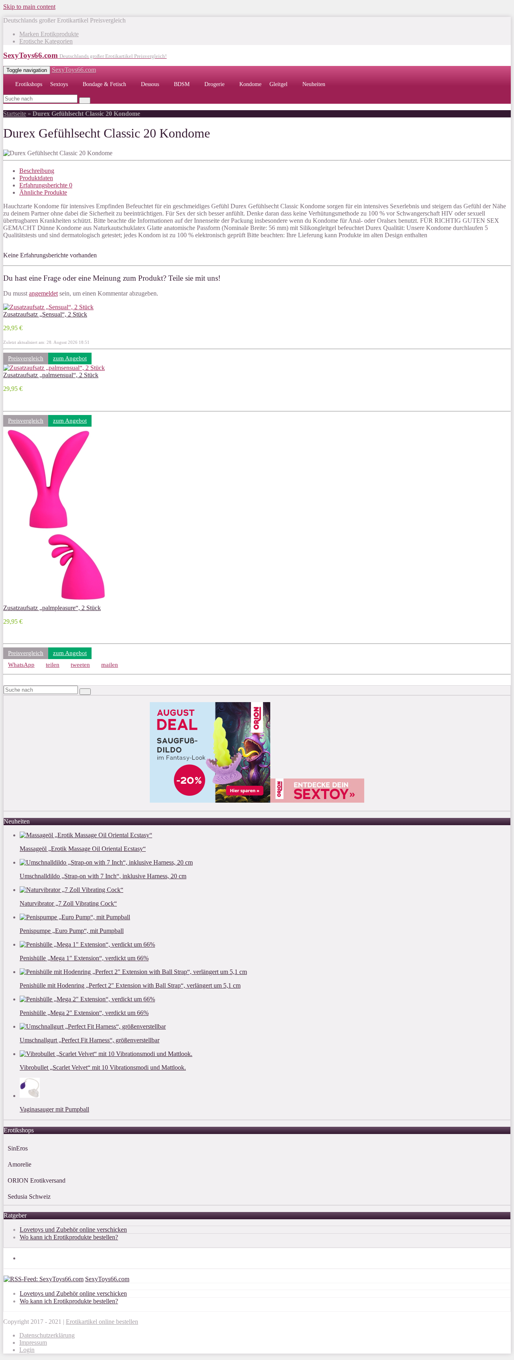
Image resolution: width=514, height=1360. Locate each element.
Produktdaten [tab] (36, 178)
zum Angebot (70, 358)
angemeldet (43, 293)
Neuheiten (313, 84)
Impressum (33, 1342)
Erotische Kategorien (46, 41)
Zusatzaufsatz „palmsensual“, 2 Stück (50, 375)
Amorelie (19, 1164)
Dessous (150, 84)
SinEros (18, 1148)
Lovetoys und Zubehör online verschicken (73, 1229)
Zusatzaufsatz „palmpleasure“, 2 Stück (52, 607)
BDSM (182, 84)
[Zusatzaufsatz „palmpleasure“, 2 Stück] (55, 600)
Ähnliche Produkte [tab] (43, 192)
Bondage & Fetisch (104, 84)
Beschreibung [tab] (36, 170)
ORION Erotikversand (36, 1180)
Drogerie (214, 84)
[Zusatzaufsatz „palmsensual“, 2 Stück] (54, 367)
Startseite (14, 113)
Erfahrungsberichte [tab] (45, 185)
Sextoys (59, 84)
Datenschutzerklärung (47, 1335)
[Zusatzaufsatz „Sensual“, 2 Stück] (48, 307)
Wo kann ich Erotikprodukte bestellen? (69, 1237)
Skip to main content (29, 6)
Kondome (250, 84)
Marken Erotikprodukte (49, 34)
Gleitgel (278, 84)
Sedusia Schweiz (29, 1196)
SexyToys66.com (74, 69)
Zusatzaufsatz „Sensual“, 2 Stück (45, 314)
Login (27, 1349)
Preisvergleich (25, 358)
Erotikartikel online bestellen (102, 1321)
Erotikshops (28, 84)
